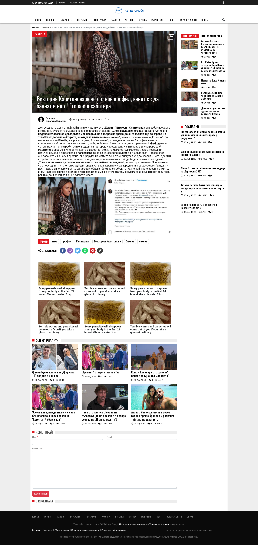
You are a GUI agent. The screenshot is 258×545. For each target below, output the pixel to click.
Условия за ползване (160, 524)
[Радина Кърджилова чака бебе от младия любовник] (189, 100)
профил (67, 241)
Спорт (190, 516)
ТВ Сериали (100, 20)
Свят (172, 20)
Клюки (38, 20)
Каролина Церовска (56, 121)
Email (109, 437)
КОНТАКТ (82, 2)
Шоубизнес (83, 20)
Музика (143, 20)
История (129, 20)
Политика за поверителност (133, 524)
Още (203, 20)
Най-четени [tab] (190, 36)
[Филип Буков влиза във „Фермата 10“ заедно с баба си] (55, 369)
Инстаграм (82, 241)
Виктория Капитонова (107, 241)
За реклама (72, 2)
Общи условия (61, 530)
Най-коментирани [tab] (211, 36)
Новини (50, 20)
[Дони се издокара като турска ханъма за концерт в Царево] (189, 115)
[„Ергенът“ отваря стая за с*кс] (105, 369)
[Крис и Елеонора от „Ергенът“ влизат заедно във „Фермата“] (154, 369)
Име (35, 437)
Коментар (37, 448)
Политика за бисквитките (114, 530)
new (54, 241)
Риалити (115, 20)
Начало (62, 2)
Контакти (47, 530)
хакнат (143, 241)
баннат (130, 241)
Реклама (36, 530)
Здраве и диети (188, 20)
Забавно (65, 20)
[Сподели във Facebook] (63, 251)
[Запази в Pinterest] (93, 251)
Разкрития (157, 20)
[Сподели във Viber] (70, 251)
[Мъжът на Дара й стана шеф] (189, 87)
